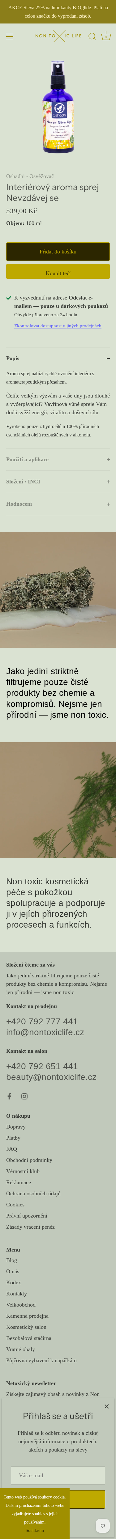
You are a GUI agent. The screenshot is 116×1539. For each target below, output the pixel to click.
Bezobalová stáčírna (28, 1338)
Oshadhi (15, 176)
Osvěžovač (41, 176)
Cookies (15, 1204)
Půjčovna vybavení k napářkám (41, 1360)
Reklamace (18, 1182)
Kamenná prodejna (27, 1316)
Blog (11, 1260)
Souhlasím (35, 1530)
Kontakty (16, 1293)
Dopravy (16, 1127)
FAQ (11, 1149)
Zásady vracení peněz (30, 1227)
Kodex (13, 1282)
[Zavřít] (107, 1406)
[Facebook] (9, 1096)
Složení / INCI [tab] (23, 481)
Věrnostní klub (23, 1171)
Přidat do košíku (58, 252)
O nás (12, 1271)
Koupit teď (58, 273)
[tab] (58, 408)
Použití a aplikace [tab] (27, 459)
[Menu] (10, 36)
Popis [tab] (12, 358)
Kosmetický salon (26, 1327)
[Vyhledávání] (92, 37)
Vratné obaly (20, 1349)
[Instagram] (24, 1096)
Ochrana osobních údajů (33, 1193)
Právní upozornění (26, 1216)
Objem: (15, 223)
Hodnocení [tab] (19, 504)
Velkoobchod (21, 1305)
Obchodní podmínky (29, 1160)
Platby (13, 1138)
